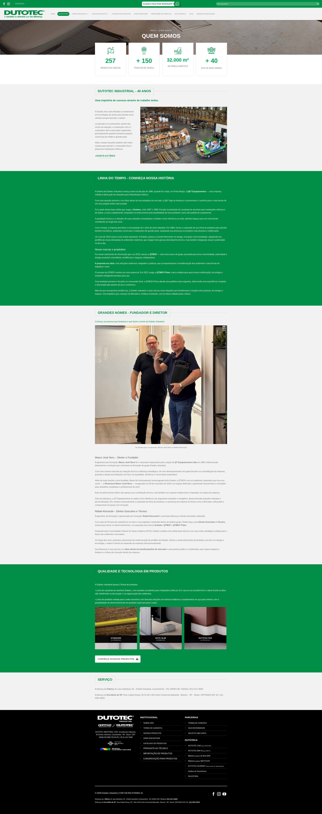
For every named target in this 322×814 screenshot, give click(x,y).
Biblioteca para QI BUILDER (199, 756)
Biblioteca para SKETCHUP (199, 761)
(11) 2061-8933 (194, 802)
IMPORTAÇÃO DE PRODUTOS (161, 14)
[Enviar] (318, 4)
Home (53, 14)
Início (153, 30)
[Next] (225, 629)
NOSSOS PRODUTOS (152, 733)
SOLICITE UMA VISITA (197, 733)
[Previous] (96, 629)
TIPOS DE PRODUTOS (99, 14)
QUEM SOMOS (63, 14)
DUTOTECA (19, 4)
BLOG (192, 14)
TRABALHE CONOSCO (197, 723)
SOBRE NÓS (148, 723)
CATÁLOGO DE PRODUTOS (121, 14)
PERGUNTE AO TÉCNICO (155, 748)
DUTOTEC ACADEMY (206, 766)
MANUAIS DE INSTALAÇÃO (206, 14)
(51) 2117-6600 (172, 799)
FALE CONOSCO (180, 14)
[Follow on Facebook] (4, 4)
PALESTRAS (193, 776)
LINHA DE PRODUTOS (79, 14)
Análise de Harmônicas (197, 771)
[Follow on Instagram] (8, 4)
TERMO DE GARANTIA (152, 728)
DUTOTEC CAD (199, 746)
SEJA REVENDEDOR (196, 728)
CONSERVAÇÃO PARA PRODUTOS (160, 759)
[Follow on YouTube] (224, 795)
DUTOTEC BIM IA (199, 751)
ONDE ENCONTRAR (141, 14)
